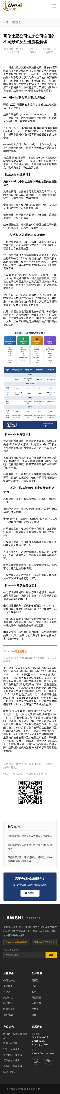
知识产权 (8, 997)
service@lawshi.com (43, 1053)
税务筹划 (8, 1014)
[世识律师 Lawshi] (12, 6)
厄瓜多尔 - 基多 (11, 1060)
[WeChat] (48, 1061)
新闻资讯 (16, 22)
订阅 (51, 955)
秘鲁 (34, 1014)
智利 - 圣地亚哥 (11, 1049)
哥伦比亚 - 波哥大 (12, 1054)
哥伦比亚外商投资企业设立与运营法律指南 (30, 836)
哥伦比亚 (36, 997)
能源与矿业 (9, 1008)
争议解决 (8, 986)
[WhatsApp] (36, 1061)
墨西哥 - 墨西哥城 (12, 1066)
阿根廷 (35, 980)
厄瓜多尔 (36, 1003)
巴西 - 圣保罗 (10, 1043)
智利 (34, 991)
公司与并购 (9, 980)
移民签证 (8, 1003)
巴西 (34, 986)
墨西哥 (35, 1008)
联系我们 (30, 893)
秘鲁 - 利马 (9, 1071)
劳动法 (6, 991)
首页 (5, 22)
